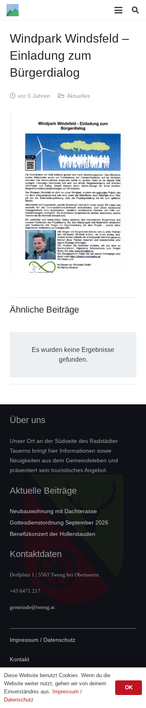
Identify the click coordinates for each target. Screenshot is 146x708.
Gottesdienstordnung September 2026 (59, 522)
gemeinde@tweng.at (32, 607)
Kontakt (19, 659)
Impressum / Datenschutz (42, 640)
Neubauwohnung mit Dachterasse (53, 511)
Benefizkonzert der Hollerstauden (52, 534)
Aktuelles (78, 96)
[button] (119, 10)
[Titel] (12, 10)
